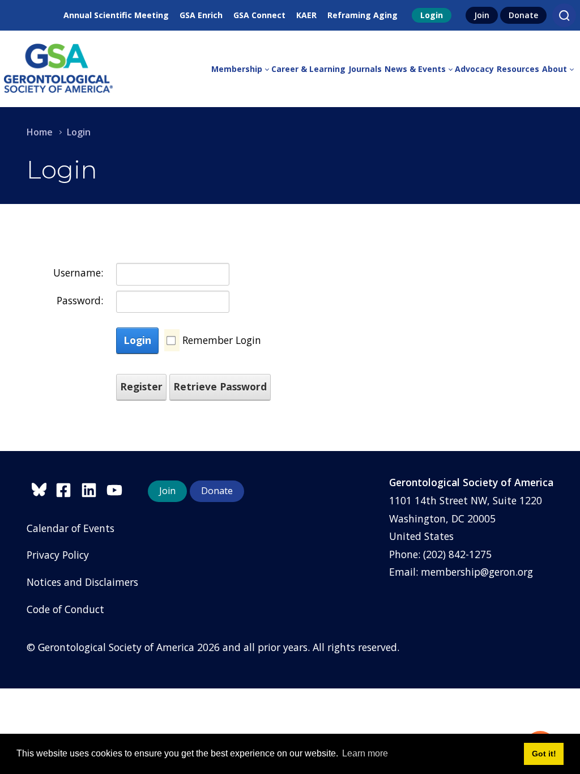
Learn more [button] (365, 753)
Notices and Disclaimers (82, 582)
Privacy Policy (58, 555)
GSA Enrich (201, 15)
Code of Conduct (65, 609)
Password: (80, 300)
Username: (78, 272)
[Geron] (58, 69)
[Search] (564, 15)
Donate (523, 15)
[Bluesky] (41, 488)
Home (40, 132)
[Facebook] (68, 488)
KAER (306, 15)
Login (431, 15)
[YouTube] (117, 488)
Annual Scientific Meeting (116, 15)
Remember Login (221, 340)
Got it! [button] (544, 753)
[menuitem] (241, 69)
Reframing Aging (362, 15)
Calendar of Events (70, 528)
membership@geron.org (477, 572)
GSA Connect (259, 15)
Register (141, 386)
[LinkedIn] (93, 488)
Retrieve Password (220, 386)
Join (481, 15)
